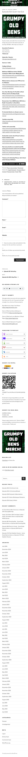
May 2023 (5, 592)
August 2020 (5, 663)
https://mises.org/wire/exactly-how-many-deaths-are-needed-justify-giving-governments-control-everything (13, 152)
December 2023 (6, 571)
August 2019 (5, 699)
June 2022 (5, 626)
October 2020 (6, 656)
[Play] (4, 164)
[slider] (23, 163)
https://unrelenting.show (15, 313)
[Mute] (19, 164)
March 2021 (5, 641)
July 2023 (4, 586)
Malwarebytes (16, 183)
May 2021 (4, 635)
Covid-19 (15, 181)
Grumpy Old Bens (12, 2)
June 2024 (5, 552)
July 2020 (4, 666)
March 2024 (5, 561)
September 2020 (6, 660)
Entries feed (5, 736)
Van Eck (6, 184)
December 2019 (6, 687)
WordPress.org (6, 743)
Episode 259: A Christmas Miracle (11, 491)
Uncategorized (6, 724)
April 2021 (5, 638)
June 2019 (5, 706)
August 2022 (5, 620)
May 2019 (4, 709)
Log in (3, 733)
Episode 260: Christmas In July (10, 488)
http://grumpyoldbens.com (9, 59)
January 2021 (5, 647)
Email (16, 171)
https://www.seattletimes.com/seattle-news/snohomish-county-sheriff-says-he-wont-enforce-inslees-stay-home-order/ (13, 141)
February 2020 (6, 681)
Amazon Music (21, 170)
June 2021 (5, 632)
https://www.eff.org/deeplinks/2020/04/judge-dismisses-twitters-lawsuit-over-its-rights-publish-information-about (14, 130)
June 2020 (5, 669)
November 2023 (6, 574)
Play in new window (12, 168)
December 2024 (6, 549)
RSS (20, 171)
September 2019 (6, 696)
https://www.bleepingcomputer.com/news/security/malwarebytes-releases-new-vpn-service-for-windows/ (13, 86)
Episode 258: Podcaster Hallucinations (12, 494)
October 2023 (6, 577)
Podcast (7, 179)
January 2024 (5, 567)
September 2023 (6, 580)
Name (4, 220)
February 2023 (6, 601)
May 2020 (5, 672)
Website (4, 235)
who (11, 184)
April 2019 (5, 712)
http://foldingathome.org (8, 68)
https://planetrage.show (11, 318)
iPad (9, 183)
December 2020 (6, 650)
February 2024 (6, 564)
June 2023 (5, 589)
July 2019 (4, 702)
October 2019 (5, 693)
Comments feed (6, 740)
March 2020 (5, 678)
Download (20, 168)
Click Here (5, 460)
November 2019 (6, 690)
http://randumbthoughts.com (10, 323)
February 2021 (6, 644)
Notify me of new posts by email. (10, 255)
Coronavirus (8, 181)
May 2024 (5, 555)
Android (4, 171)
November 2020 (6, 653)
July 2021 (4, 629)
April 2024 (5, 558)
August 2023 (5, 583)
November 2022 (6, 610)
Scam (23, 183)
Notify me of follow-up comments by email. (13, 250)
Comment (5, 199)
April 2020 (5, 675)
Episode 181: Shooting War (18, 523)
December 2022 (6, 607)
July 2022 (4, 623)
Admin (15, 9)
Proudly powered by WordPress (9, 753)
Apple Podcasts (12, 170)
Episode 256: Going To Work (9, 500)
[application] (14, 163)
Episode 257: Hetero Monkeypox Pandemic (13, 497)
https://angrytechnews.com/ (9, 307)
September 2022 (6, 617)
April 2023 (5, 595)
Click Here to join (9, 470)
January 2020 (5, 684)
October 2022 (6, 613)
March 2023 (5, 598)
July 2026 (4, 546)
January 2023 (5, 604)
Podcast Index (11, 171)
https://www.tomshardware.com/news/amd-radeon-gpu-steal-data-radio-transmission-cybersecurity (14, 106)
